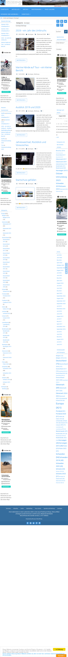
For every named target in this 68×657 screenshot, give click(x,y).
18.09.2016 (21, 184)
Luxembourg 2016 (61, 429)
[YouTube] (66, 268)
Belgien (4, 215)
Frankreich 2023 (7, 302)
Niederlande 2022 (61, 168)
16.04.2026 (21, 74)
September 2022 (61, 296)
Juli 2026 (59, 255)
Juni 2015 (59, 344)
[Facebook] (66, 264)
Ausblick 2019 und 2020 (28, 107)
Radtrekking (29, 508)
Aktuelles (15, 508)
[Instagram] (66, 266)
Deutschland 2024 (60, 375)
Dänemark (4, 222)
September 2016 (61, 329)
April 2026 (59, 262)
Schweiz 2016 (6, 379)
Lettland (4, 311)
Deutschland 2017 (61, 155)
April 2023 (59, 293)
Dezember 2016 (61, 326)
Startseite (8, 508)
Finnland (4, 294)
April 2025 (59, 280)
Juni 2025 (59, 275)
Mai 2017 (59, 321)
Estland (4, 289)
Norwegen (5, 344)
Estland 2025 (6, 291)
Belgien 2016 (6, 217)
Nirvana (33, 519)
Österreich (5, 351)
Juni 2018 (59, 314)
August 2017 (60, 316)
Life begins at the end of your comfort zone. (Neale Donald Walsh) (34, 514)
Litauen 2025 (6, 318)
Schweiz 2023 (6, 382)
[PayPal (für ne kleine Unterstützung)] (66, 272)
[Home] (1, 18)
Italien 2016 (6, 309)
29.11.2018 (21, 111)
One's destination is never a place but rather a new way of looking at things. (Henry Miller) (34, 512)
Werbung (36, 74)
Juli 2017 (59, 319)
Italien (3, 307)
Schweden (4, 366)
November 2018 (61, 308)
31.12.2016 (21, 149)
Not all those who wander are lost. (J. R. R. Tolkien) (34, 515)
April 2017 (59, 324)
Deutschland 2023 (61, 373)
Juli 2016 (59, 331)
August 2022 (60, 298)
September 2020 (61, 303)
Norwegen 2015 (7, 346)
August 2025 (60, 270)
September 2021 (61, 301)
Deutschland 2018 (63, 371)
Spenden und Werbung (49, 508)
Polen (3, 362)
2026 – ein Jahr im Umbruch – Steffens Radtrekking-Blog (6, 128)
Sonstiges (30, 34)
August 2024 (60, 283)
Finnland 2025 (6, 296)
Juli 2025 (59, 273)
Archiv (22, 508)
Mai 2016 (59, 336)
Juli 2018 (59, 311)
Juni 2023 (59, 288)
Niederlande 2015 (60, 166)
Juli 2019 (59, 306)
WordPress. (39, 519)
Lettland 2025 (6, 313)
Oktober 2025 (60, 265)
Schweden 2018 (7, 368)
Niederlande (5, 329)
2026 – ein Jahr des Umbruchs (31, 30)
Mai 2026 (59, 260)
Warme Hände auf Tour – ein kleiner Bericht (6, 44)
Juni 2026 (59, 257)
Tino (2, 145)
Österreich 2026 (41, 34)
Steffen (3, 113)
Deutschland (5, 237)
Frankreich (5, 300)
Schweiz (4, 377)
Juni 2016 (59, 334)
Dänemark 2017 (7, 224)
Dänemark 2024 (7, 228)
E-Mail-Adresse (60, 43)
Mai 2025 (59, 278)
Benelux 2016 (60, 151)
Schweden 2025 (7, 373)
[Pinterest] (66, 270)
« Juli (57, 137)
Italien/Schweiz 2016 (61, 164)
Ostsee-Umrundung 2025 (61, 177)
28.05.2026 (21, 34)
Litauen (4, 316)
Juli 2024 (59, 285)
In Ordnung (59, 649)
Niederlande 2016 (61, 435)
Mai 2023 (59, 291)
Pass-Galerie (38, 508)
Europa (3, 213)
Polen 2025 (6, 364)
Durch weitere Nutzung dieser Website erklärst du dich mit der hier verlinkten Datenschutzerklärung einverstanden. (33, 654)
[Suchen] (66, 31)
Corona (57, 153)
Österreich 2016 (7, 353)
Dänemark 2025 (7, 233)
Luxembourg (5, 322)
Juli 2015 (59, 342)
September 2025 (61, 268)
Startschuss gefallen (26, 179)
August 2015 (60, 339)
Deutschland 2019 (59, 157)
